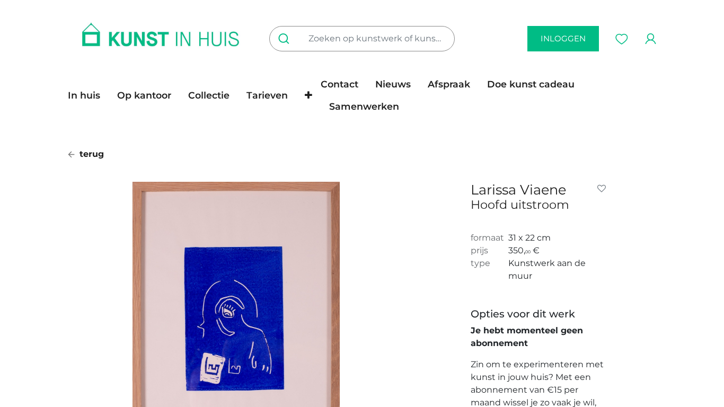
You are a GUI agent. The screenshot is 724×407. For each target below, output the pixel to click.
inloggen (563, 38)
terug (90, 154)
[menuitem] (88, 95)
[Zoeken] (286, 38)
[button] (308, 95)
